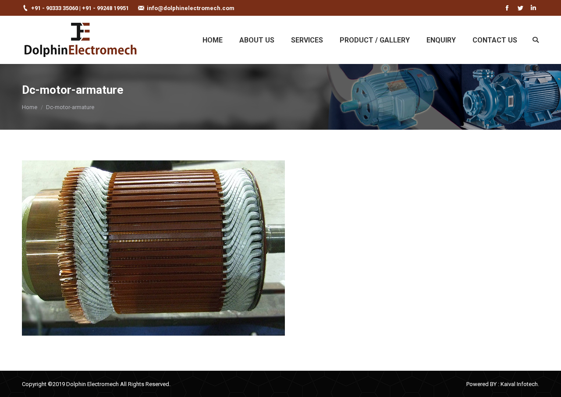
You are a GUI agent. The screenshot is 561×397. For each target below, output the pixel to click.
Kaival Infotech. (520, 384)
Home (29, 107)
